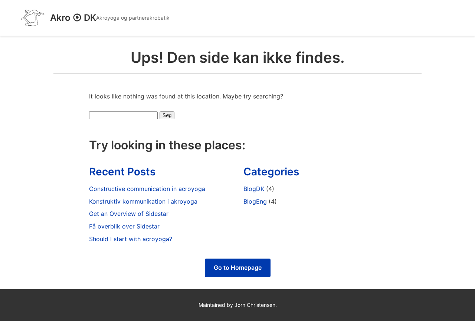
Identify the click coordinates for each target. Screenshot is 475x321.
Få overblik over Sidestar (124, 226)
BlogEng (255, 201)
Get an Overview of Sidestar (128, 213)
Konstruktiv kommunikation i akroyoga (143, 201)
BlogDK (253, 188)
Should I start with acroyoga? (130, 239)
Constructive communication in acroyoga (147, 188)
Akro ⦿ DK (73, 17)
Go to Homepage (238, 267)
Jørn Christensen (255, 305)
